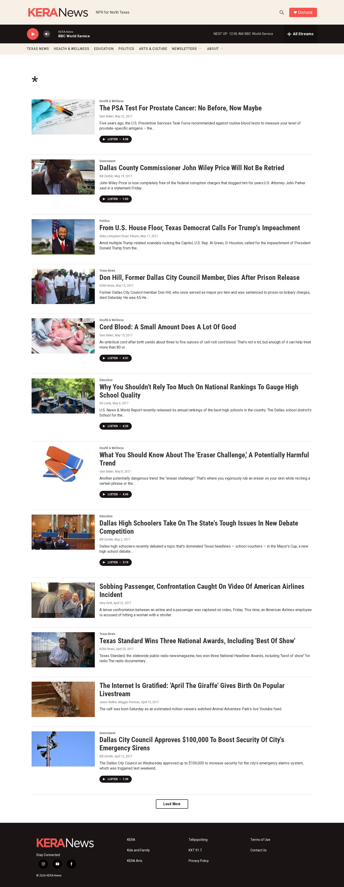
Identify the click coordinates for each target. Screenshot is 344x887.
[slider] (54, 33)
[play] (33, 34)
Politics (104, 221)
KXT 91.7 (195, 850)
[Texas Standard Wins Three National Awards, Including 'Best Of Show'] (63, 649)
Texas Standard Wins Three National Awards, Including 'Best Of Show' (197, 641)
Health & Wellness (111, 101)
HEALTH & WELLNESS (71, 49)
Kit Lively (105, 403)
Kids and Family (138, 850)
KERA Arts (134, 861)
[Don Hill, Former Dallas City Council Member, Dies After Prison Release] (63, 286)
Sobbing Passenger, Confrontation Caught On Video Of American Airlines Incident (201, 590)
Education (106, 380)
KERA (131, 840)
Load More (172, 804)
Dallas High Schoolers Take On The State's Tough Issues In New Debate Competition (198, 527)
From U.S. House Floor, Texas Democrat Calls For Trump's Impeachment (199, 228)
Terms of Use (260, 840)
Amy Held (105, 603)
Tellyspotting (198, 840)
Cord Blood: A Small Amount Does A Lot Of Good (167, 327)
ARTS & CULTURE (153, 49)
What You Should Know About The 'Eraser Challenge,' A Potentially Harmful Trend (204, 459)
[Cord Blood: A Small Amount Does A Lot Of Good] (63, 335)
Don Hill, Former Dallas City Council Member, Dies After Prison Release (199, 277)
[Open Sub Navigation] (200, 49)
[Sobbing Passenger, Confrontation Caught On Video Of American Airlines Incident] (63, 600)
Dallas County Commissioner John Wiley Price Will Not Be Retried (191, 168)
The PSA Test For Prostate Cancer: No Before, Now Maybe (180, 108)
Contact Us (258, 850)
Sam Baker (106, 116)
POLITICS (126, 49)
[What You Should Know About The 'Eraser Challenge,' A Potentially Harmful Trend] (63, 463)
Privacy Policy (199, 861)
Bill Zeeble (106, 176)
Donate (305, 12)
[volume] (47, 34)
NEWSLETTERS (184, 49)
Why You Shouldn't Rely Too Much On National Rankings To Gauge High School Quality (198, 391)
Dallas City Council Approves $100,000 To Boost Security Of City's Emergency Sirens (191, 744)
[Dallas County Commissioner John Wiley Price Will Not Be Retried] (63, 177)
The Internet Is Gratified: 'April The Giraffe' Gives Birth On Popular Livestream (192, 689)
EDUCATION (104, 49)
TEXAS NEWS (38, 49)
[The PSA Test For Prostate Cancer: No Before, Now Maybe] (63, 117)
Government (107, 161)
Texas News (107, 270)
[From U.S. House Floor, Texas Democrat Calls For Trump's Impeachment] (63, 236)
